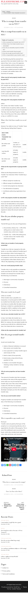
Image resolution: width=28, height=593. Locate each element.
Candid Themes (16, 589)
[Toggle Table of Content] (24, 40)
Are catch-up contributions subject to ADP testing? (13, 548)
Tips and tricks (5, 520)
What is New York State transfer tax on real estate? (13, 44)
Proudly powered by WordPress (10, 587)
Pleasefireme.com (13, 1)
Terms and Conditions (8, 574)
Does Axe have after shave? (14, 491)
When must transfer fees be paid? (12, 51)
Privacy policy (6, 571)
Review (14, 18)
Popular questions (6, 538)
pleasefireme (19, 27)
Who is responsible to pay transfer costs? (14, 55)
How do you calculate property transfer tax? (13, 48)
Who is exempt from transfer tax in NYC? (14, 42)
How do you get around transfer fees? (13, 53)
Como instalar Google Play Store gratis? (11, 522)
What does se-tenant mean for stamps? (14, 482)
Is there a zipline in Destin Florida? (9, 556)
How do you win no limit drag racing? (10, 540)
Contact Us (5, 568)
